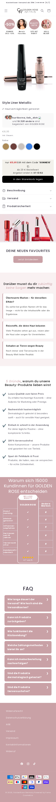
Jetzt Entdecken (28, 259)
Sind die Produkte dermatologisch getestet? (24, 675)
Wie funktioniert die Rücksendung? (20, 633)
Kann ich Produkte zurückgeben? (19, 619)
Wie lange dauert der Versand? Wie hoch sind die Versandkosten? (25, 603)
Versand (10, 731)
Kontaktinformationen (18, 744)
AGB (8, 724)
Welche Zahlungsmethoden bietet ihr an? (25, 647)
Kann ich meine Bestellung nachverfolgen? (24, 661)
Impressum (12, 737)
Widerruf (11, 751)
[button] (6, 10)
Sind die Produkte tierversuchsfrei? (18, 689)
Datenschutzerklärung (18, 717)
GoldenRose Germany (23, 792)
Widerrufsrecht (14, 711)
